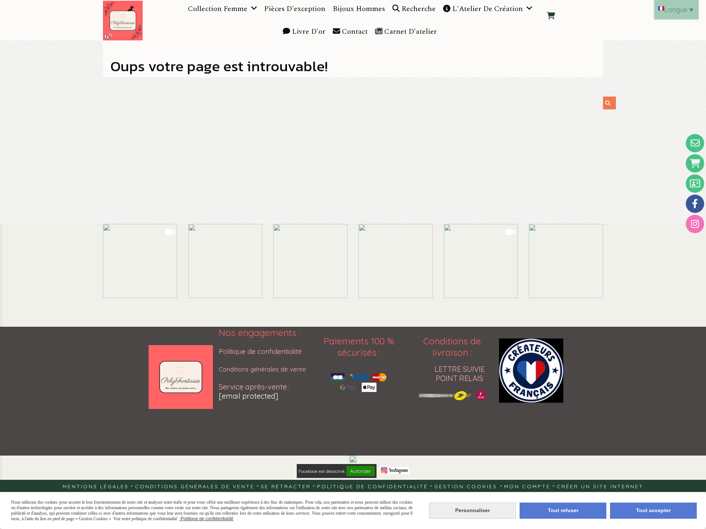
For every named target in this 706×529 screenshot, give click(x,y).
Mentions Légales (96, 486)
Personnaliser (472, 510)
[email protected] (248, 396)
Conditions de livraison (452, 346)
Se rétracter (286, 486)
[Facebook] (695, 204)
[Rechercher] (609, 103)
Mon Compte (527, 486)
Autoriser (360, 471)
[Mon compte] (695, 183)
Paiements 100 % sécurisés (359, 346)
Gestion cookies (467, 486)
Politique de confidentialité (260, 351)
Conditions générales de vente (262, 369)
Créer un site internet (600, 486)
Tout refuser (563, 510)
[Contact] (695, 143)
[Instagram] (695, 224)
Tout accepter (653, 510)
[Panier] (695, 163)
